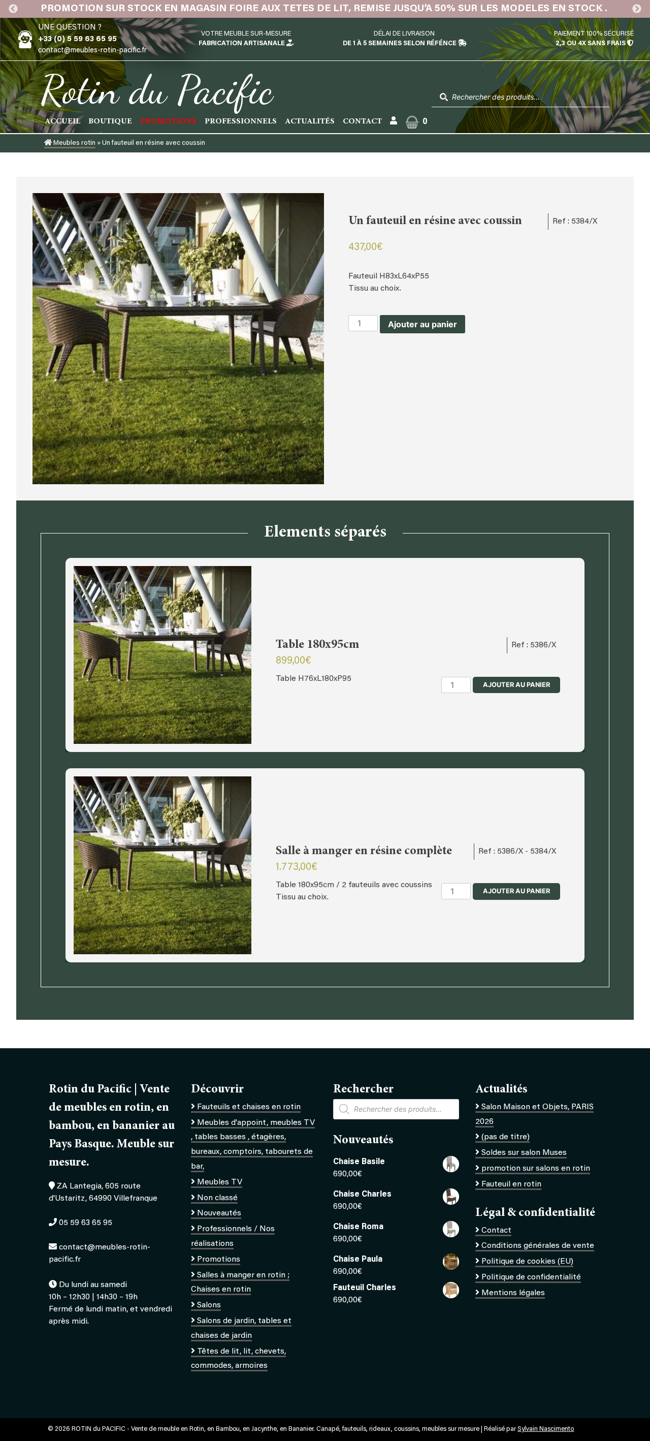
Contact (362, 121)
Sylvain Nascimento (545, 1429)
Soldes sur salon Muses (524, 1153)
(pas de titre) (505, 1137)
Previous (13, 9)
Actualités (310, 121)
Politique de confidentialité (531, 1277)
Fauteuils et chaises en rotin (249, 1107)
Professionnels (241, 121)
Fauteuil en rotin (511, 1184)
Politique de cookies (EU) (527, 1262)
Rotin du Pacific (157, 89)
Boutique (110, 121)
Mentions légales (513, 1293)
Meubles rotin (73, 143)
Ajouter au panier (422, 324)
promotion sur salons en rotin (535, 1169)
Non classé (217, 1198)
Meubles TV (219, 1182)
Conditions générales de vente (537, 1246)
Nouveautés (219, 1213)
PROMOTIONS (168, 121)
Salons (209, 1305)
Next (637, 9)
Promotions (218, 1260)
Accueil (62, 121)
